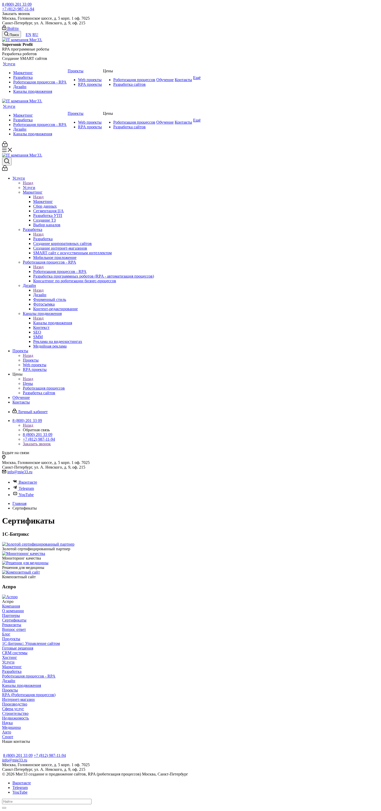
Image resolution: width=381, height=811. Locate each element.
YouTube (26, 494)
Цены (28, 383)
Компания (11, 606)
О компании (13, 611)
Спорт (7, 737)
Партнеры (11, 615)
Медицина (11, 727)
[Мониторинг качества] (23, 553)
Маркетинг (23, 72)
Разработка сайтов (129, 84)
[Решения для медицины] (25, 563)
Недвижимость (15, 718)
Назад (28, 183)
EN (28, 34)
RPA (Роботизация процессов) (28, 695)
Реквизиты (11, 625)
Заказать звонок (37, 444)
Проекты (75, 71)
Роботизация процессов (134, 79)
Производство (14, 704)
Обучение (165, 79)
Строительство (15, 713)
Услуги (9, 64)
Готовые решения (17, 648)
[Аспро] (10, 597)
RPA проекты (90, 84)
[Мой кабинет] (5, 145)
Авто (6, 732)
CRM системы (14, 653)
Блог (6, 634)
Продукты (11, 639)
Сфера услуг (13, 709)
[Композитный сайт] (21, 572)
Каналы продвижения (32, 91)
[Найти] (4, 808)
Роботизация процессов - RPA (40, 82)
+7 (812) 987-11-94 (18, 9)
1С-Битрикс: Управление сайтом (31, 643)
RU (35, 34)
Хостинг (9, 657)
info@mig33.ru (19, 472)
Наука (7, 723)
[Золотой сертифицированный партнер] (38, 544)
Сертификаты (14, 620)
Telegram (26, 488)
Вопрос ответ (14, 629)
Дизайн (19, 86)
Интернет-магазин (18, 699)
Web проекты (90, 79)
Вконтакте (28, 482)
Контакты (183, 79)
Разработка (23, 77)
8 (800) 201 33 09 (17, 4)
